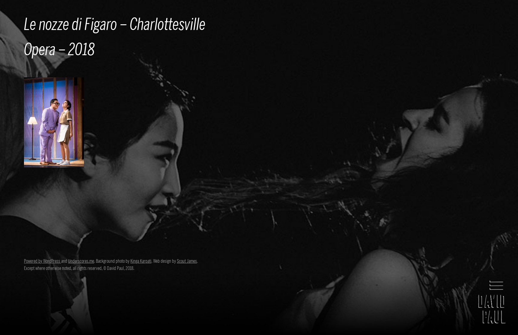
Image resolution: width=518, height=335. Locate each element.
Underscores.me (81, 261)
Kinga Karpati (140, 261)
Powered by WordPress (42, 261)
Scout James (187, 261)
